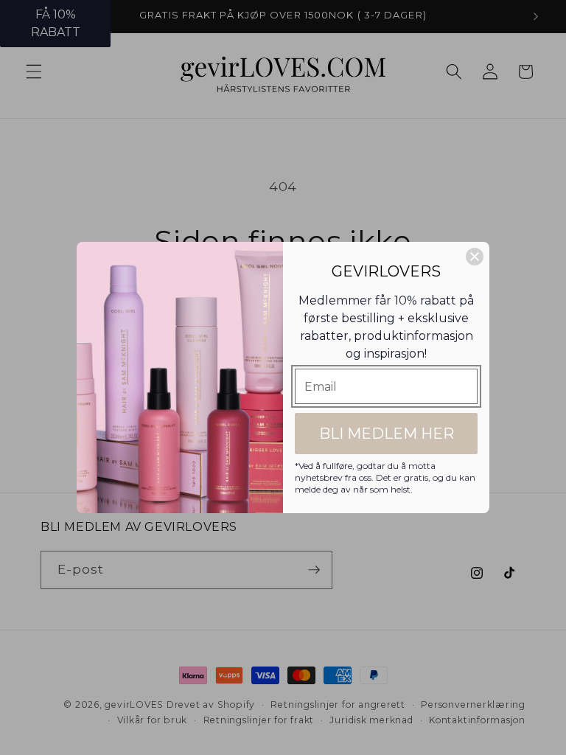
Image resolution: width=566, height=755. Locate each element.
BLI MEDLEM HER (386, 433)
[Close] (474, 256)
